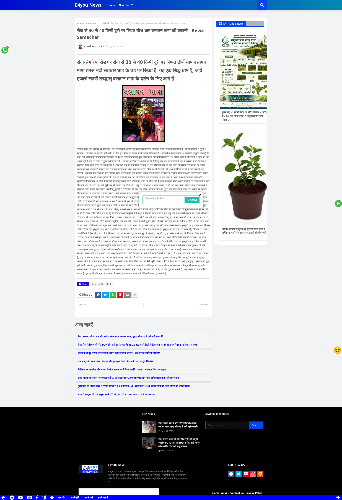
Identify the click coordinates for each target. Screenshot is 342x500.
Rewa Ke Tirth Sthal (97, 23)
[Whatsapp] (113, 295)
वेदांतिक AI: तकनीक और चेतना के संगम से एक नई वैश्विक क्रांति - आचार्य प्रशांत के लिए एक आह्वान (122, 369)
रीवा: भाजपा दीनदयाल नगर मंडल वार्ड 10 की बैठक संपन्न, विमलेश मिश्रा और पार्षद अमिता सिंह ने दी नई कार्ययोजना (128, 377)
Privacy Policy (254, 492)
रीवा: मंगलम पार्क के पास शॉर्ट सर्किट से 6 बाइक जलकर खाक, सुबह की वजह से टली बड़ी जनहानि (120, 336)
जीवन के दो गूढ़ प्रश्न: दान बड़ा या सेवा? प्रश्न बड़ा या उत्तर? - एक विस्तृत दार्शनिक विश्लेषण (119, 352)
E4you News (88, 5)
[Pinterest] (120, 295)
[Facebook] (98, 295)
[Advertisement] (99, 415)
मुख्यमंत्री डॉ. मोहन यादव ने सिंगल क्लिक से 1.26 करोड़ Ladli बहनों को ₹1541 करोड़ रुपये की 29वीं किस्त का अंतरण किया (134, 386)
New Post (124, 5)
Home (111, 5)
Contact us (237, 492)
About (225, 492)
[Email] (127, 295)
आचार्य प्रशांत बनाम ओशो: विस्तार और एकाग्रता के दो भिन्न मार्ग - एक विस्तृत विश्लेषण (116, 361)
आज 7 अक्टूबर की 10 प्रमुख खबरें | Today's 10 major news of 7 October (116, 394)
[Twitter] (105, 295)
